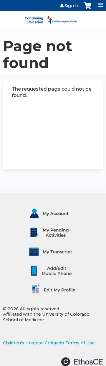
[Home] (53, 18)
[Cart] (87, 8)
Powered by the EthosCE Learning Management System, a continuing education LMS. (82, 361)
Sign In (72, 6)
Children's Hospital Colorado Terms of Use (49, 343)
